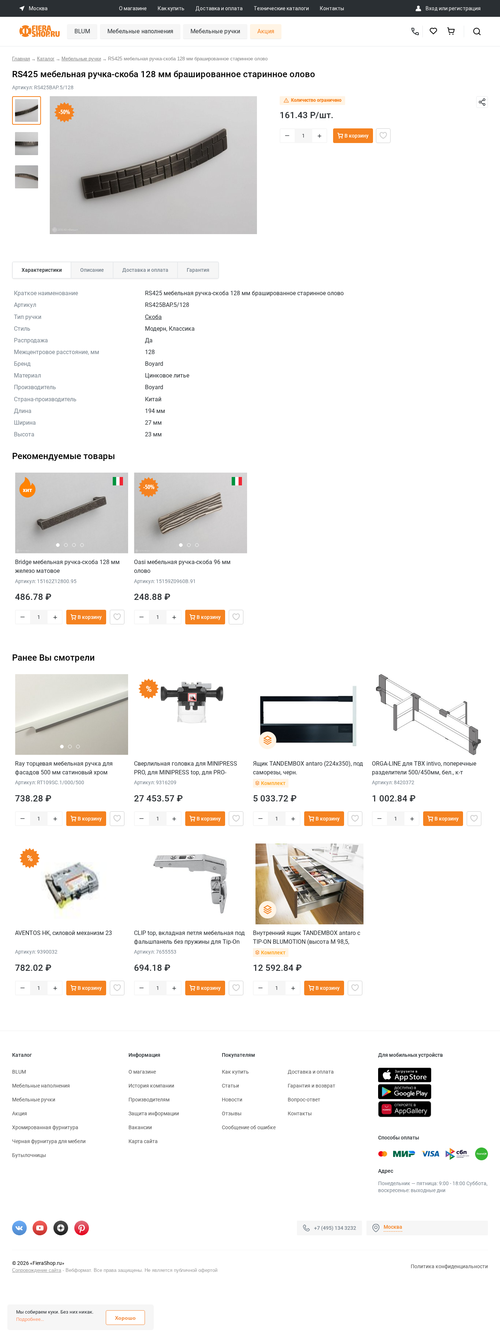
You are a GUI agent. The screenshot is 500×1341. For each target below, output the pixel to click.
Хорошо (125, 1318)
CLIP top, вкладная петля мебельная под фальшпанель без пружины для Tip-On (189, 937)
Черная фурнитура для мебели (49, 1141)
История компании (151, 1086)
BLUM (82, 31)
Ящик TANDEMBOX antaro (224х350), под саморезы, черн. (308, 768)
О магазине (133, 8)
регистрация (465, 8)
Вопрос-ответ (304, 1100)
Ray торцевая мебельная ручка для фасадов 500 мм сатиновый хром (64, 768)
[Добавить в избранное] (383, 135)
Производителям (148, 1100)
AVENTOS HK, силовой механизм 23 (63, 932)
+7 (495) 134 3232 (335, 1228)
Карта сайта (143, 1141)
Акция (265, 31)
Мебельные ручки (215, 31)
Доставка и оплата (219, 8)
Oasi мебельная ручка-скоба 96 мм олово (182, 566)
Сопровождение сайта (36, 1270)
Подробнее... (30, 1319)
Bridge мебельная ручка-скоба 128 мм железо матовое (67, 566)
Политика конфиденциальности (449, 1266)
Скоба (153, 316)
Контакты (332, 8)
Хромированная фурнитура (45, 1127)
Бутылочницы (29, 1155)
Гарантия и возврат (311, 1086)
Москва (393, 1227)
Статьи (230, 1086)
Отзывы (232, 1113)
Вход (432, 8)
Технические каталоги (281, 8)
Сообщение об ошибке (249, 1127)
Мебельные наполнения (140, 31)
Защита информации (153, 1113)
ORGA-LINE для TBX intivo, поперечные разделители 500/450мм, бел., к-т (424, 768)
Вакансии (140, 1127)
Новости (232, 1100)
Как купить (171, 8)
